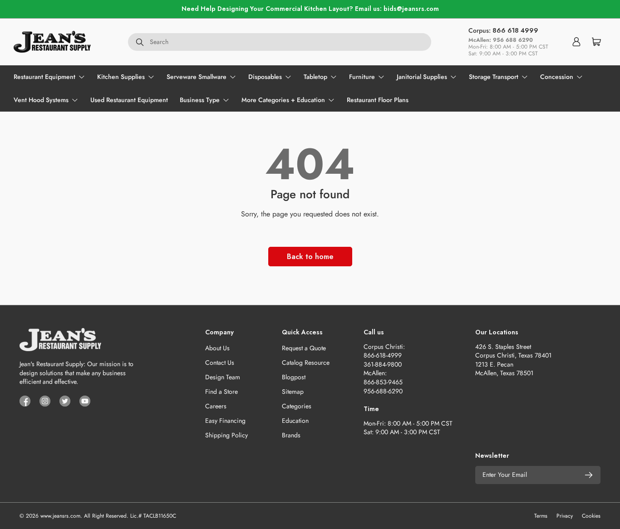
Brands (291, 435)
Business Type (200, 99)
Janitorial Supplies (422, 76)
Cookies (591, 516)
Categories (296, 406)
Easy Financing (225, 420)
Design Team (222, 377)
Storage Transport (493, 76)
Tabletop (315, 76)
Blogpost (293, 377)
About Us (217, 348)
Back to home (310, 256)
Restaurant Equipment (44, 76)
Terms (540, 516)
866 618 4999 (515, 30)
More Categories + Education (283, 99)
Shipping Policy (226, 435)
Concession (556, 76)
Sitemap (293, 391)
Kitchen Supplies (121, 76)
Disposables (265, 76)
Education (295, 420)
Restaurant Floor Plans (377, 99)
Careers (215, 406)
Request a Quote (304, 348)
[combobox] (279, 42)
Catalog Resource (306, 362)
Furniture (362, 76)
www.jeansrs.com (60, 516)
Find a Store (221, 391)
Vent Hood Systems (41, 99)
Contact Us (219, 362)
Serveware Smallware (196, 76)
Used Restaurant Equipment (129, 99)
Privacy (564, 516)
